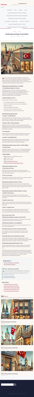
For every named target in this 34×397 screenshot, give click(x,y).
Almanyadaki (22, 3)
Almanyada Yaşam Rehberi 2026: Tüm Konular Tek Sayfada (17, 12)
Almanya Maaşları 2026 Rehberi (9, 264)
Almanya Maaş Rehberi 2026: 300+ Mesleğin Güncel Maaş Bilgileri (17, 15)
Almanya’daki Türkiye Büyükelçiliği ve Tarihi (11, 289)
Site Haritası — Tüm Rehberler (24, 21)
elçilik (19, 31)
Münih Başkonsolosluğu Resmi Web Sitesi (15, 163)
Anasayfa (14, 31)
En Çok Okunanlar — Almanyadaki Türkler (11, 21)
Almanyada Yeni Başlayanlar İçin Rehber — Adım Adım (17, 24)
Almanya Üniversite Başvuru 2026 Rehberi (11, 262)
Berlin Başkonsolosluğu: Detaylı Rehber (11, 284)
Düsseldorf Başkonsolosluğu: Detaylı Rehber (12, 287)
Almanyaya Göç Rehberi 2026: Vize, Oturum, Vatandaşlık (17, 18)
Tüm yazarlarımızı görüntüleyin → (9, 276)
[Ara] (15, 384)
